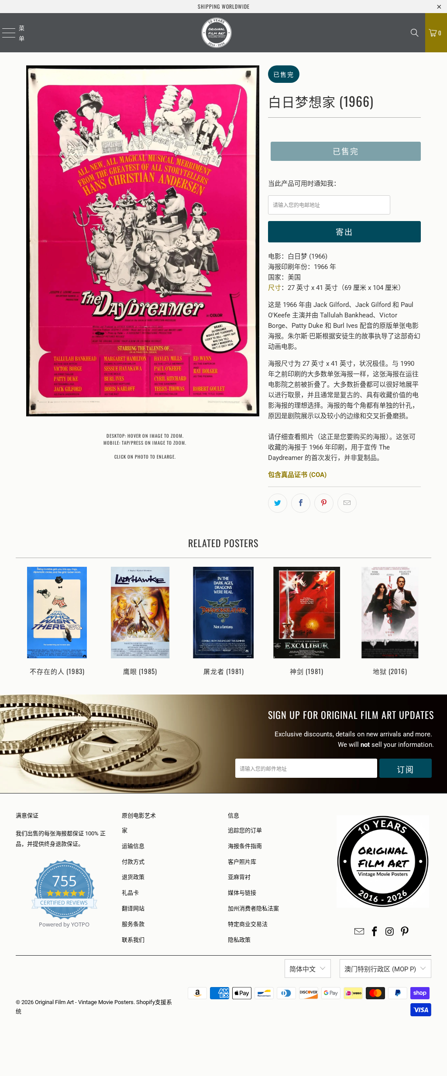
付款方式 (133, 861)
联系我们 (133, 939)
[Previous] (25, 622)
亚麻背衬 (239, 877)
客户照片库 (242, 861)
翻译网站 (133, 908)
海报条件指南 (245, 846)
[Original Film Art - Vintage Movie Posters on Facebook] (375, 932)
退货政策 (133, 877)
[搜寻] (414, 32)
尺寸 (274, 288)
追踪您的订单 (245, 830)
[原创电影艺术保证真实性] (16, 934)
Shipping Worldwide (224, 6)
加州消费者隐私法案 (253, 908)
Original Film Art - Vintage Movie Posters (84, 1002)
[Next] (421, 622)
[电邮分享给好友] (347, 503)
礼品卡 (130, 892)
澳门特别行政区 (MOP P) (380, 969)
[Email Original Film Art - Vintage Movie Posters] (359, 932)
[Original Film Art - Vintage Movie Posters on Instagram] (389, 932)
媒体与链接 (242, 892)
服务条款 (133, 924)
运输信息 (133, 846)
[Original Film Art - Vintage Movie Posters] (216, 32)
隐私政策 (239, 939)
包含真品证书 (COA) (297, 475)
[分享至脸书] (300, 503)
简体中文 (302, 969)
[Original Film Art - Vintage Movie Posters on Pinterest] (405, 932)
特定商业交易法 (248, 924)
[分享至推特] (277, 503)
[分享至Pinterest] (324, 503)
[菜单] (3, 32)
